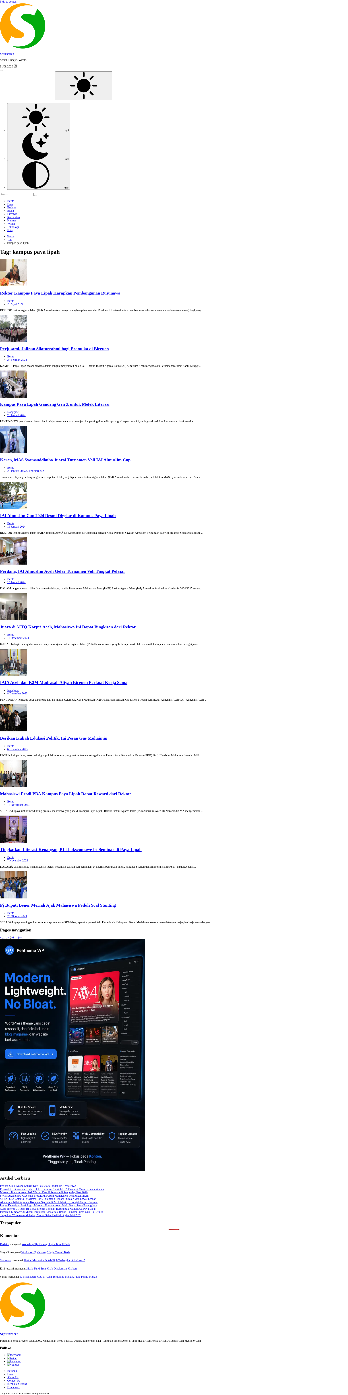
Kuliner (11, 220)
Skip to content (8, 1)
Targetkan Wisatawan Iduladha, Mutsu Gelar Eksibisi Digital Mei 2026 (40, 1215)
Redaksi (4, 1244)
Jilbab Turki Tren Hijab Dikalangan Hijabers (51, 1268)
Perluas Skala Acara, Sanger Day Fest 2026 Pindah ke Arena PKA (38, 1185)
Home (10, 236)
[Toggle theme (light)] (83, 85)
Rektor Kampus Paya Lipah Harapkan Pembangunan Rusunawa (60, 293)
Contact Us (13, 1380)
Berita (10, 200)
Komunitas (13, 217)
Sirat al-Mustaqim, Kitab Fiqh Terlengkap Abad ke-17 (54, 1260)
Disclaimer (13, 1387)
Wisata (11, 223)
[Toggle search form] (1, 70)
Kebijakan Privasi (17, 1383)
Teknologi (13, 227)
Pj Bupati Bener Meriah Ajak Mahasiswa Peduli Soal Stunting (58, 905)
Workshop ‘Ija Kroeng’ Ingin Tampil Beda (46, 1244)
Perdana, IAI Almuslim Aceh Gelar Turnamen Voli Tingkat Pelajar (62, 571)
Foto (10, 230)
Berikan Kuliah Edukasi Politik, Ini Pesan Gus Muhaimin (53, 738)
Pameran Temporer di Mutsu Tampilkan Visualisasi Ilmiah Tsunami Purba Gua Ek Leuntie (51, 1211)
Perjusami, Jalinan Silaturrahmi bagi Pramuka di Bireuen (54, 348)
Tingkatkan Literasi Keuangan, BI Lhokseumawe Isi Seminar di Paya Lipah (71, 849)
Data (10, 204)
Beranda (12, 1370)
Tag (9, 239)
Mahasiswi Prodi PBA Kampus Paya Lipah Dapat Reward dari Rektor (65, 793)
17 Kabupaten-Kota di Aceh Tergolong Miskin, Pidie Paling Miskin (58, 1276)
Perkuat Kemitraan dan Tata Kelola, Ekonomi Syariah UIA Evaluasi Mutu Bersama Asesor (52, 1189)
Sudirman (5, 1260)
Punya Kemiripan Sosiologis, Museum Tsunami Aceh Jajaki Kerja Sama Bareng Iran (48, 1205)
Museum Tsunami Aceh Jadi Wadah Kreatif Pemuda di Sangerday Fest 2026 (44, 1192)
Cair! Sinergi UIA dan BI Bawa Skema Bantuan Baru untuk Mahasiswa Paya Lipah (48, 1208)
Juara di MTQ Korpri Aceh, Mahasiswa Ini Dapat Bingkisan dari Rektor (68, 627)
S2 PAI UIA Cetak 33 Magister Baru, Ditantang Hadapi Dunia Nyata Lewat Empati (48, 1198)
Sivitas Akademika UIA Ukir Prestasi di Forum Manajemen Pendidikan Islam (44, 1195)
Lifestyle (12, 213)
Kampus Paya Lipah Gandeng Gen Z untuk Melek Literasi (54, 404)
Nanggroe (13, 411)
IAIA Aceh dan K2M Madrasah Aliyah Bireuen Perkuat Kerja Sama (63, 682)
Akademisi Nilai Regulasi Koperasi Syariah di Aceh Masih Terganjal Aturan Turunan (49, 1202)
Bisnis (10, 210)
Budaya (11, 207)
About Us (12, 1377)
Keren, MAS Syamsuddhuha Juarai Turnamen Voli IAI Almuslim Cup (65, 460)
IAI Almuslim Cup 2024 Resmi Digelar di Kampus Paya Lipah (58, 515)
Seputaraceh (7, 53)
